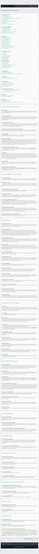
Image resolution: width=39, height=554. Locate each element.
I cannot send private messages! (6, 71)
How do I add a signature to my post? (7, 39)
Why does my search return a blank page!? (8, 84)
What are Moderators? (5, 62)
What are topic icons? (5, 59)
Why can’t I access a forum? (5, 42)
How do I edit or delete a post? (6, 38)
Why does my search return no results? (7, 83)
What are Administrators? (5, 61)
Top (37, 170)
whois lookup (25, 530)
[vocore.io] (5, 2)
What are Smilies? (4, 54)
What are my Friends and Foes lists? (7, 77)
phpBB (17, 546)
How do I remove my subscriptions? (7, 91)
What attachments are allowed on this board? (8, 95)
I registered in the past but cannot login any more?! (9, 21)
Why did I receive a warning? (6, 44)
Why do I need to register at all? (6, 16)
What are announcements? (5, 56)
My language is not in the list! (6, 30)
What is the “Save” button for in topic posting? (8, 46)
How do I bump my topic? (5, 48)
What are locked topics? (5, 58)
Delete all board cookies (9, 543)
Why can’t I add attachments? (6, 43)
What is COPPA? (4, 22)
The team (3, 543)
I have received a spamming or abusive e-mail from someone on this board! (12, 73)
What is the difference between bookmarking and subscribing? (10, 89)
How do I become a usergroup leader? (7, 65)
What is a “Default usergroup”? (6, 67)
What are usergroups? (5, 63)
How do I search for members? (6, 85)
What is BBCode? (4, 52)
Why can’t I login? (4, 15)
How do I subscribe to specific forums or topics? (8, 90)
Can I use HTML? (4, 53)
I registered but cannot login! (6, 20)
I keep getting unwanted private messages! (8, 72)
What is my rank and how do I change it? (7, 32)
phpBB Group (25, 520)
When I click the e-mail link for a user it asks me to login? (9, 33)
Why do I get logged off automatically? (7, 17)
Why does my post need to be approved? (7, 47)
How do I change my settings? (6, 27)
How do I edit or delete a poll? (6, 41)
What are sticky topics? (5, 57)
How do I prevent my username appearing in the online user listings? (11, 18)
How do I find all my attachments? (6, 96)
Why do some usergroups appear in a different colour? (9, 66)
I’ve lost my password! (5, 19)
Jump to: (26, 538)
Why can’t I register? (4, 23)
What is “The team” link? (5, 68)
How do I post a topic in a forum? (6, 37)
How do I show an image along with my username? (9, 31)
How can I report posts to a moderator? (7, 45)
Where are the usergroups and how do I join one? (9, 64)
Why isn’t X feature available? (6, 101)
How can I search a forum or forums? (7, 82)
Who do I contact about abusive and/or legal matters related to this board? (12, 102)
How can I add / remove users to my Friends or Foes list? (10, 78)
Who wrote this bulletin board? (6, 100)
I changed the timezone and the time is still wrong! (9, 29)
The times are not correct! (5, 28)
